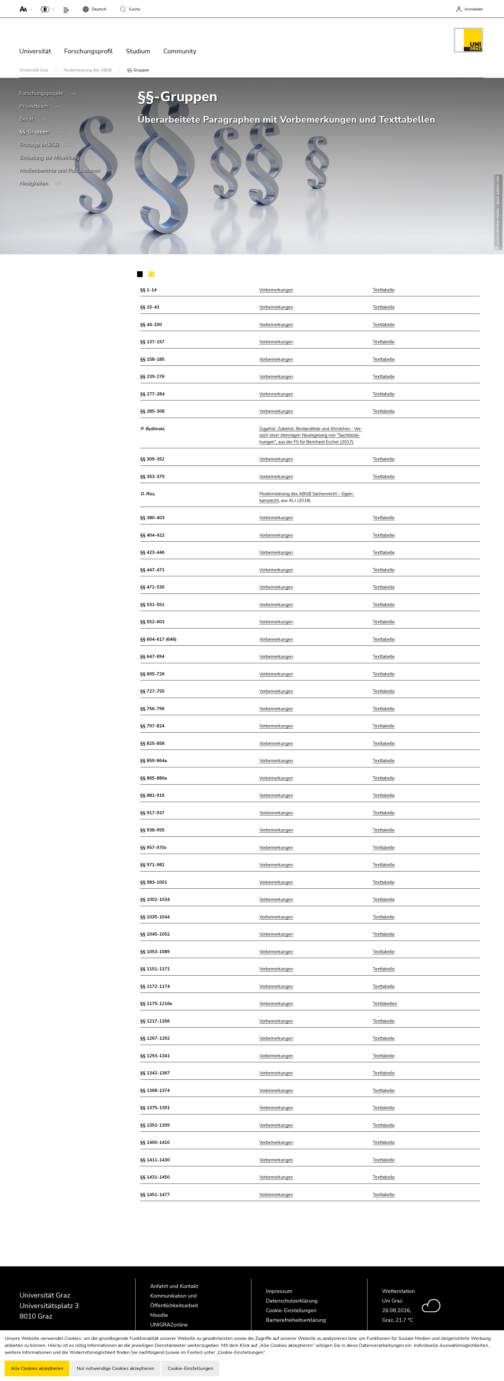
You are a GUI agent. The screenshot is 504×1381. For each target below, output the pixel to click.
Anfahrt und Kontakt (174, 1286)
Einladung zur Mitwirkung (50, 157)
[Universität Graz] (468, 41)
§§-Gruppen (35, 131)
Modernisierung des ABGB (88, 70)
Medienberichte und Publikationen (61, 170)
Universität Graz (34, 70)
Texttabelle (384, 290)
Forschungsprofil (88, 51)
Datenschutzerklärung (292, 1300)
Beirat (27, 118)
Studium (138, 51)
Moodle (159, 1315)
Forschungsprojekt (42, 93)
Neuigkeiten (34, 183)
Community (179, 51)
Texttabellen (385, 1004)
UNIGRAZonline (169, 1324)
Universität (35, 51)
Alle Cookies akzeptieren (37, 1368)
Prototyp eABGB (40, 144)
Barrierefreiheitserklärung (296, 1320)
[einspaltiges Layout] (67, 8)
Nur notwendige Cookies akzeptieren (115, 1368)
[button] (24, 8)
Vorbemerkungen (276, 290)
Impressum (279, 1291)
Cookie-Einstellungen (291, 1310)
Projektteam (34, 106)
